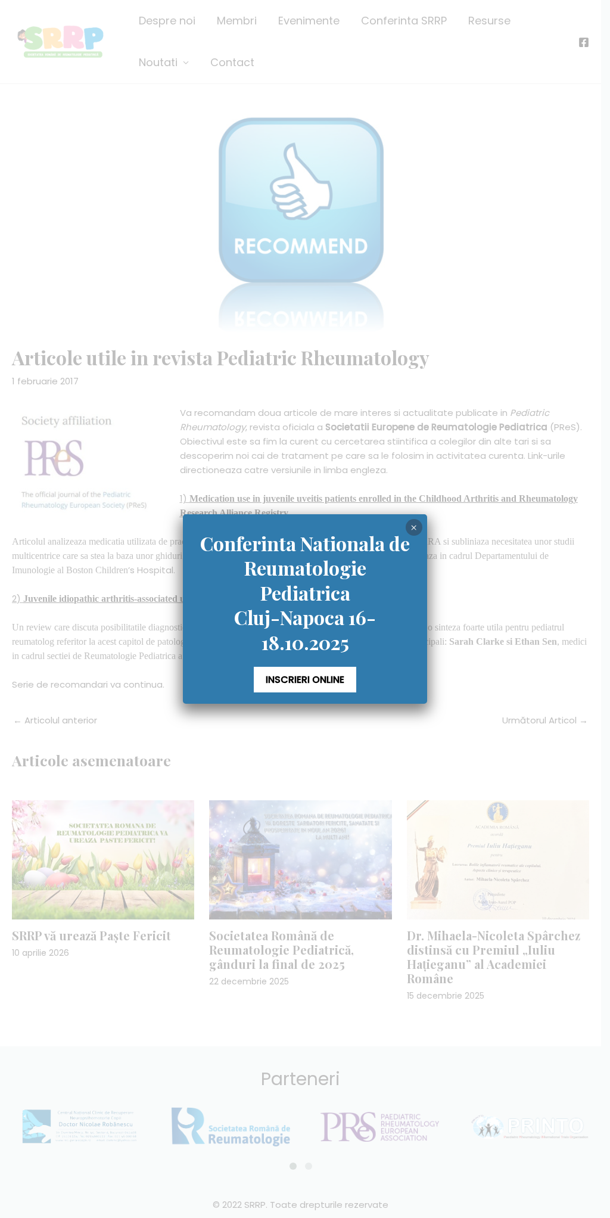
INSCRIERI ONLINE (305, 679)
